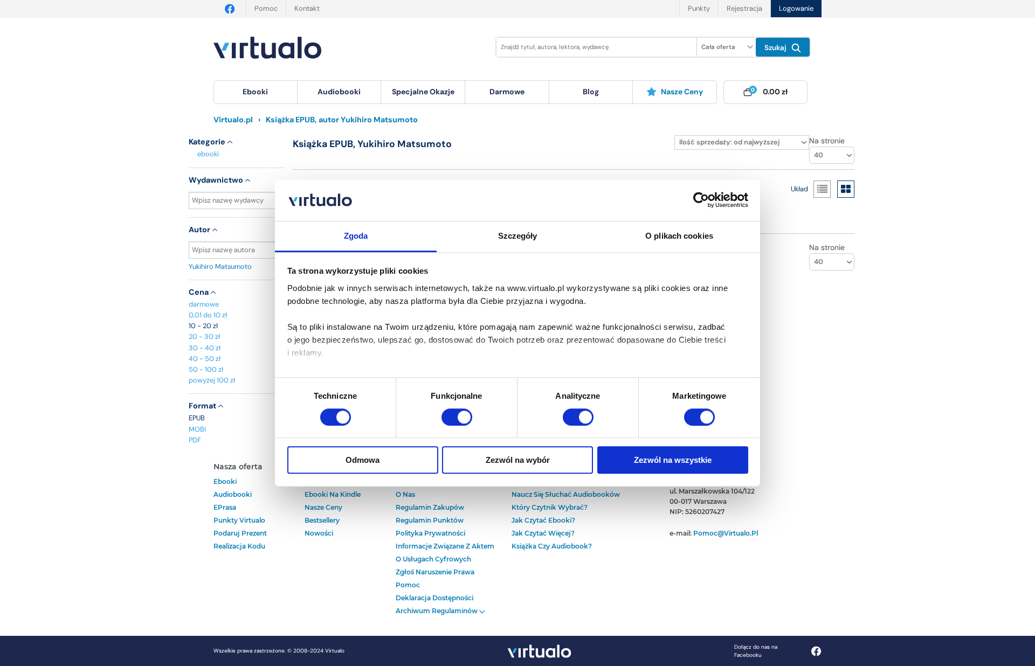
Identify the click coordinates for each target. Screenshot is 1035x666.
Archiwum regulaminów (437, 611)
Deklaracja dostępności (434, 598)
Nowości (319, 533)
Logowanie (796, 8)
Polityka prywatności (430, 533)
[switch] (456, 417)
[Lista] (822, 189)
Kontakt (307, 8)
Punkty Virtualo (239, 520)
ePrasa (224, 507)
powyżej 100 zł (212, 380)
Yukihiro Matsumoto (220, 266)
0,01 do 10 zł (208, 315)
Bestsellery (322, 520)
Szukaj (776, 47)
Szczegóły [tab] (517, 235)
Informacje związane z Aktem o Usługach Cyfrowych (445, 552)
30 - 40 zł (204, 347)
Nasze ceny (682, 91)
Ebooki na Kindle (333, 494)
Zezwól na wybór (518, 459)
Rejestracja (744, 8)
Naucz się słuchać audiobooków (566, 494)
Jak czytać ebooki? (543, 520)
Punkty (699, 8)
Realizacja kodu (239, 546)
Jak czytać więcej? (543, 533)
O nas (405, 494)
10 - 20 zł (203, 325)
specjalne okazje (423, 91)
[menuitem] (255, 92)
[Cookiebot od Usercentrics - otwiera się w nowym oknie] (701, 200)
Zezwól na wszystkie (673, 459)
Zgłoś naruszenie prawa (435, 572)
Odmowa (363, 459)
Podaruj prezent (240, 533)
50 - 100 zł (206, 369)
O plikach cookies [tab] (679, 235)
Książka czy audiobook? (552, 546)
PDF (195, 440)
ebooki (208, 153)
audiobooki (232, 494)
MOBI (197, 429)
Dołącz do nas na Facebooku (755, 650)
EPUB (197, 417)
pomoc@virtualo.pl (725, 533)
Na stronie (827, 140)
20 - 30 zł (204, 336)
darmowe (507, 91)
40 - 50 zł (204, 358)
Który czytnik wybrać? (550, 507)
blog (591, 91)
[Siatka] (845, 189)
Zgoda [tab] (356, 235)
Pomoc (266, 8)
